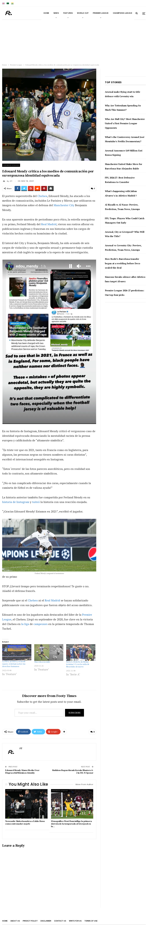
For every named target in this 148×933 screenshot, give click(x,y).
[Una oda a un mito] (48, 652)
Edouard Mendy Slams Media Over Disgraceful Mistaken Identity (22, 771)
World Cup (82, 13)
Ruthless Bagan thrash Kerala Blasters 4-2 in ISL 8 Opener (72, 771)
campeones (41, 624)
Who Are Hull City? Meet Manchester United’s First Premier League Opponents (125, 123)
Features (68, 13)
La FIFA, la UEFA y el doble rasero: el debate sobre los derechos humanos (13, 664)
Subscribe (75, 712)
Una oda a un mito (42, 662)
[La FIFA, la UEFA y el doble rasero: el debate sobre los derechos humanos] (16, 652)
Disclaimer (45, 921)
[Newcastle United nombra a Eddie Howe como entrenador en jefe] (26, 804)
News (56, 13)
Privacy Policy (30, 921)
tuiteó (36, 502)
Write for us (75, 921)
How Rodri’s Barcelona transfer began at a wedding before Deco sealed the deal (122, 263)
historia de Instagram (15, 502)
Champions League (122, 13)
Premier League (101, 13)
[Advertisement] (74, 41)
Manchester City (64, 205)
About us (15, 921)
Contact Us (60, 921)
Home (46, 13)
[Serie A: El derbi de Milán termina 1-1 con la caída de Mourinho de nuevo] (80, 652)
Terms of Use (90, 921)
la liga (25, 624)
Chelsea (42, 196)
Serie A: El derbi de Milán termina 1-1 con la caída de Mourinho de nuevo (77, 664)
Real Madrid (49, 224)
